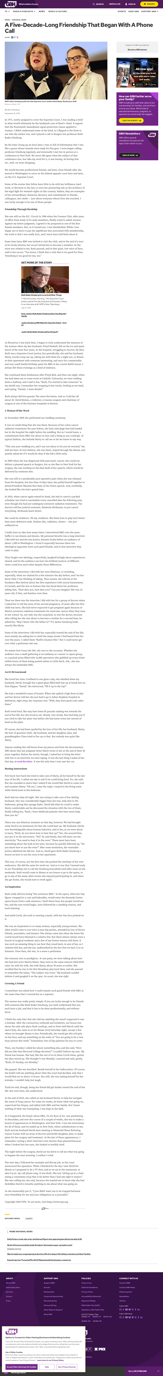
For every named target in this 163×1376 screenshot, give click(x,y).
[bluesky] (130, 1309)
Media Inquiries (125, 1292)
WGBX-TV (96, 1317)
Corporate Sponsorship (53, 1296)
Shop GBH (133, 11)
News (42, 11)
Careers (9, 1296)
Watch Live (114, 4)
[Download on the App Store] (138, 84)
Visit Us (122, 1301)
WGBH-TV (86, 1317)
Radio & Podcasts (23, 11)
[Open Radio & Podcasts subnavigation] (34, 11)
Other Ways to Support (53, 1310)
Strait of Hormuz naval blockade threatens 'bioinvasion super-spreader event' (39, 1245)
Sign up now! (129, 155)
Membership (49, 1292)
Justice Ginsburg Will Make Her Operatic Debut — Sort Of (44, 324)
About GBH (10, 1283)
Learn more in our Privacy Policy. (50, 1360)
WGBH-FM (86, 1321)
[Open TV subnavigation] (9, 11)
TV (6, 11)
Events (122, 11)
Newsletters (124, 1296)
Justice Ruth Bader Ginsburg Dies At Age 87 (39, 332)
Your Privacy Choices (67, 1367)
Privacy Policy (87, 1292)
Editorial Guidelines (90, 1288)
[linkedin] (138, 1309)
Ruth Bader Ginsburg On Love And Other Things (41, 295)
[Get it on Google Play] (151, 84)
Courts (28, 1218)
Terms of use (87, 1283)
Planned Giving (50, 1305)
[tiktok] (123, 1309)
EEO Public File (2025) (91, 1305)
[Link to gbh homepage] (10, 4)
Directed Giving (50, 1301)
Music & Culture (57, 11)
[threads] (133, 1309)
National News (19, 20)
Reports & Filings (88, 1301)
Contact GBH (124, 1283)
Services (9, 1292)
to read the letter (23, 761)
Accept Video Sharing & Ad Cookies (21, 1367)
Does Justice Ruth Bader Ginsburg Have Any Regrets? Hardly (43, 315)
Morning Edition (14, 1249)
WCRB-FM (97, 1321)
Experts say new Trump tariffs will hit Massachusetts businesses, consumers (39, 1260)
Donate (151, 4)
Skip (47, 1367)
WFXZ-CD (107, 1317)
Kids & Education (13, 1288)
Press (8, 1301)
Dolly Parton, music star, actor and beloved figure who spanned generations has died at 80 (44, 1239)
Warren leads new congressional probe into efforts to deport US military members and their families (48, 1254)
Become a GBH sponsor (137, 49)
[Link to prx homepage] (100, 1349)
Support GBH (148, 11)
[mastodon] (133, 1317)
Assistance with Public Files (93, 1310)
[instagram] (120, 1309)
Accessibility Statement (91, 1296)
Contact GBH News (127, 1288)
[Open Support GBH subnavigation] (157, 11)
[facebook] (136, 1309)
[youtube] (126, 1309)
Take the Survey (130, 120)
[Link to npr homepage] (86, 1349)
